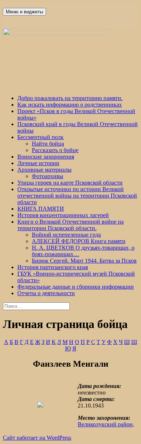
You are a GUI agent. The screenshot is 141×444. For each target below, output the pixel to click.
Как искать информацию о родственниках (69, 105)
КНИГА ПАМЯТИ (40, 209)
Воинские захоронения (45, 157)
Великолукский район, (106, 424)
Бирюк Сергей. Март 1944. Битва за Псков (84, 261)
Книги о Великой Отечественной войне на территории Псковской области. (70, 225)
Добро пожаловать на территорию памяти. (70, 98)
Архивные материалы (44, 170)
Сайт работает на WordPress (37, 438)
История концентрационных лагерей (63, 215)
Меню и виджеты (24, 11)
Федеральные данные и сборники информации (75, 287)
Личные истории (38, 163)
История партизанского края (52, 267)
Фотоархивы (47, 176)
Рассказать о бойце (55, 150)
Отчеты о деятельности (46, 293)
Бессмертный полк (40, 137)
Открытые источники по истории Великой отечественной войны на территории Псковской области (77, 195)
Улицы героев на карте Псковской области (70, 183)
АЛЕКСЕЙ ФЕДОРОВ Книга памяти (78, 241)
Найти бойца (48, 144)
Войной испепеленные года (66, 235)
